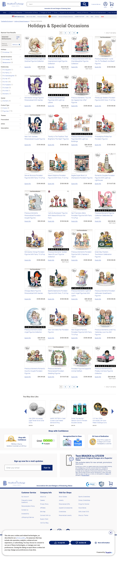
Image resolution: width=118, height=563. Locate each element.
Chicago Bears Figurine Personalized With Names (34, 292)
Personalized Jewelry (65, 515)
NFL (88, 16)
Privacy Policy (85, 475)
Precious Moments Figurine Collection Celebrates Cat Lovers (104, 215)
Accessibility (25, 514)
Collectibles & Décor (31, 12)
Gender (3, 98)
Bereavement (7, 62)
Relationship (5, 67)
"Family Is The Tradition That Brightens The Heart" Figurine (58, 137)
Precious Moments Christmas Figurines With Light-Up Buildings (81, 138)
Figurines (6, 111)
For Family (6, 73)
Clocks (5, 108)
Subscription (5, 128)
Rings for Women (84, 504)
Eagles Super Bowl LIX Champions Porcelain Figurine (81, 176)
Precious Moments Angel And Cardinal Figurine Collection (35, 60)
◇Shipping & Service (27, 517)
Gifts (4, 12)
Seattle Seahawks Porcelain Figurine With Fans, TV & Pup (58, 292)
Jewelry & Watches (16, 12)
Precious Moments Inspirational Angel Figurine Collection (57, 61)
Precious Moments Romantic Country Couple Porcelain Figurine (35, 370)
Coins (56, 12)
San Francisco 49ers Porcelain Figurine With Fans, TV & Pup (81, 215)
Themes (3, 115)
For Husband (7, 85)
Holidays (3, 49)
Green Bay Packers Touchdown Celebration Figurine (103, 254)
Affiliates (42, 508)
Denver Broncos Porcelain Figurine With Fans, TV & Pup (35, 176)
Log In (105, 7)
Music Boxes (82, 508)
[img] (111, 483)
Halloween (54, 16)
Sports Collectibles (84, 496)
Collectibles (62, 511)
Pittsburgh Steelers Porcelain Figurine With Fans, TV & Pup (105, 99)
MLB (92, 16)
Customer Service (96, 4)
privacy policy (21, 538)
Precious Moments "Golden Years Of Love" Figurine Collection (57, 254)
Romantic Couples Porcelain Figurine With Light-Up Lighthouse (105, 177)
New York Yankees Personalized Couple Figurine (35, 137)
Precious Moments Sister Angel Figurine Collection (33, 331)
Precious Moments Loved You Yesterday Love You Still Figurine (105, 332)
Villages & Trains (46, 12)
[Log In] (105, 4)
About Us (43, 496)
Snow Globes (63, 496)
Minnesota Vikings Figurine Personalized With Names (34, 99)
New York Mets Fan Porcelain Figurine (58, 331)
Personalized (5, 119)
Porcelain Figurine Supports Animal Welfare (81, 369)
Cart (112, 7)
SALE (102, 16)
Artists (3, 124)
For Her (5, 78)
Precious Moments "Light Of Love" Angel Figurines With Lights (81, 293)
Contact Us (24, 510)
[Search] (84, 4)
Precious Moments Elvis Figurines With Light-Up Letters (56, 100)
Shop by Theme (83, 515)
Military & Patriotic (83, 12)
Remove (15, 44)
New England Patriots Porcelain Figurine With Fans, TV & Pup (81, 332)
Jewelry (61, 500)
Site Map (42, 511)
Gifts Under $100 (30, 16)
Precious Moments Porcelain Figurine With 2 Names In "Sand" (81, 254)
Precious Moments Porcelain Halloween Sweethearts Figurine (105, 293)
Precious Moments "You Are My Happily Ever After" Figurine (81, 100)
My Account (25, 496)
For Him (5, 81)
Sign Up (47, 468)
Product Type (5, 105)
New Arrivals (112, 12)
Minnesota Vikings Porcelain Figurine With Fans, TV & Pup (35, 253)
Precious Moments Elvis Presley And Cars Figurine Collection (104, 370)
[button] (91, 484)
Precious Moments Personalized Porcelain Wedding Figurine (56, 370)
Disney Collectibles (84, 500)
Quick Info (28, 67)
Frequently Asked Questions (26, 501)
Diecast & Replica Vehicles (66, 16)
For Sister (6, 88)
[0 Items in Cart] (112, 4)
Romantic (6, 93)
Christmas (6, 52)
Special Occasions (6, 57)
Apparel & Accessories (67, 12)
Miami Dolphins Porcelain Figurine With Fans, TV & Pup (58, 176)
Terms (107, 474)
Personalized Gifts (64, 504)
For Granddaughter (8, 76)
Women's (5, 101)
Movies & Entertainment (98, 12)
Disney (97, 16)
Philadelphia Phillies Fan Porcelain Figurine (103, 137)
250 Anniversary (19, 16)
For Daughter (7, 69)
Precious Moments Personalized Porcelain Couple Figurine (33, 215)
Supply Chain (44, 519)
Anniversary (6, 59)
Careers (42, 500)
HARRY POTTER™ (79, 16)
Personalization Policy (28, 506)
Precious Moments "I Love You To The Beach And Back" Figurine (105, 61)
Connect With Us (45, 515)
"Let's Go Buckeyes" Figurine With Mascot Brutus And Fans (57, 215)
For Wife (5, 90)
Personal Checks (42, 16)
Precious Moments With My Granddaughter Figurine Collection (81, 61)
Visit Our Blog (44, 523)
